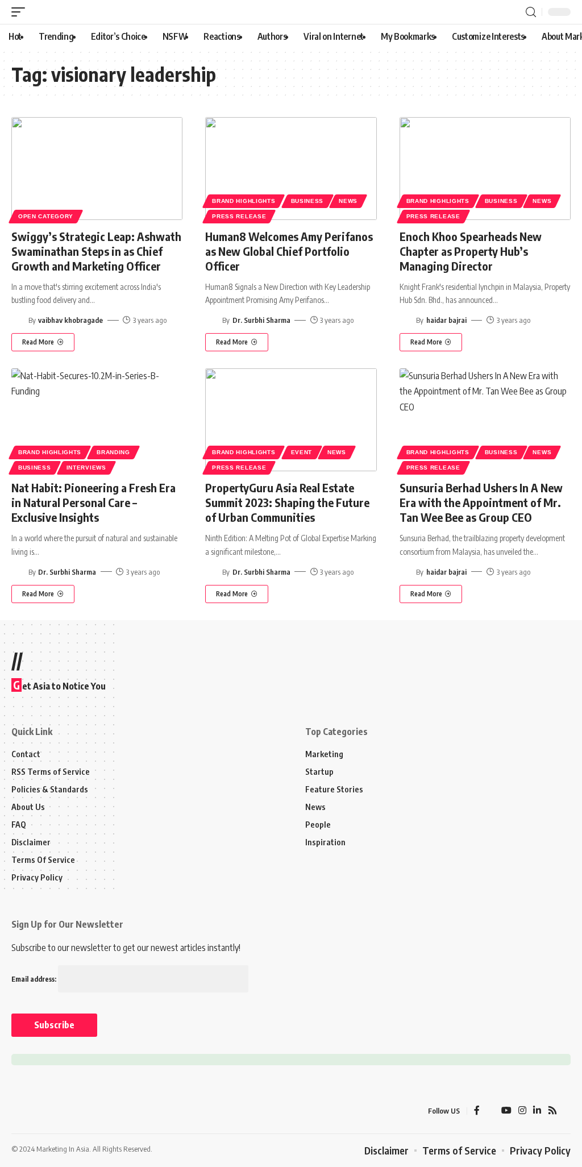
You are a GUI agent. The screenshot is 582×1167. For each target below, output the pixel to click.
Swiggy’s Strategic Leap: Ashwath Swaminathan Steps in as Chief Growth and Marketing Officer (96, 251)
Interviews (86, 467)
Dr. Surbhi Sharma (261, 320)
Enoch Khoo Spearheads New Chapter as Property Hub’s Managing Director (471, 251)
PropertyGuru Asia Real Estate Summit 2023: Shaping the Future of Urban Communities (287, 502)
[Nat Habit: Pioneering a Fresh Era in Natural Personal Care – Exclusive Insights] (96, 419)
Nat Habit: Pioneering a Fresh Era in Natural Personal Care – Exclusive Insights (93, 502)
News (348, 201)
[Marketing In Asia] (36, 1111)
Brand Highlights (243, 201)
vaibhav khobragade (70, 320)
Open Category (45, 216)
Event (302, 452)
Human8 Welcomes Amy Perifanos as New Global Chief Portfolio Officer (289, 251)
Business (307, 201)
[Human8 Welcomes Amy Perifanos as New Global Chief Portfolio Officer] (290, 168)
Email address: (34, 979)
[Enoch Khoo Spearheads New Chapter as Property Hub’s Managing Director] (485, 168)
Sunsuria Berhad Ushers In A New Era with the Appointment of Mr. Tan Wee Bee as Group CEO (481, 502)
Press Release (239, 216)
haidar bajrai (446, 320)
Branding (113, 452)
